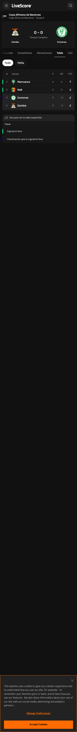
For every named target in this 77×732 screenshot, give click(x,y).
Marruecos (23, 82)
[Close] (72, 680)
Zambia (21, 105)
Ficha (21, 63)
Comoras (22, 97)
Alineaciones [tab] (44, 53)
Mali (19, 89)
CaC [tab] (70, 53)
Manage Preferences (38, 713)
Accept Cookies (39, 724)
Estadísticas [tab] (25, 53)
